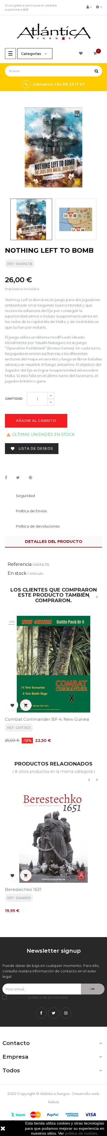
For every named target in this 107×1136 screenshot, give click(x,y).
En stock (17, 573)
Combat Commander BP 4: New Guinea (47, 719)
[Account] (89, 7)
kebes (53, 1102)
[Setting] (99, 7)
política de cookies (81, 1133)
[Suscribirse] (93, 989)
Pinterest (30, 478)
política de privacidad (48, 997)
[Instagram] (66, 1013)
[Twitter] (53, 1013)
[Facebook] (41, 1013)
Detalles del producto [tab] (53, 541)
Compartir (6, 478)
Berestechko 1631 (23, 889)
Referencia (20, 564)
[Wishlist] (81, 53)
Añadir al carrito (36, 421)
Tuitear (18, 478)
